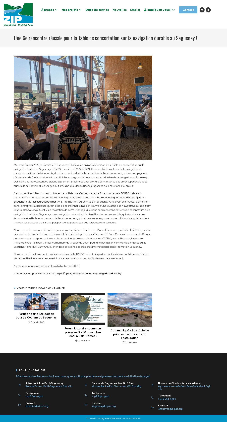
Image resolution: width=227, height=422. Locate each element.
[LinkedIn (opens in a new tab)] (208, 9)
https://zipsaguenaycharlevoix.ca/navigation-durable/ (88, 273)
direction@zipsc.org (36, 406)
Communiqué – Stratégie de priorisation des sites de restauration (130, 334)
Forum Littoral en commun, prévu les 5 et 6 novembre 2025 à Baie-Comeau (83, 332)
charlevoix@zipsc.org (170, 409)
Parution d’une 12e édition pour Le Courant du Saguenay (36, 315)
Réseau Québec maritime (47, 201)
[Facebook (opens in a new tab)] (202, 9)
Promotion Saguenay (109, 197)
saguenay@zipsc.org (104, 406)
